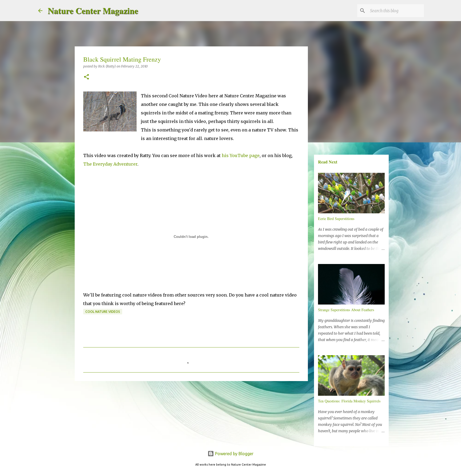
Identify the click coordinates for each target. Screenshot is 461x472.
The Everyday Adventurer (110, 164)
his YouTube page (241, 155)
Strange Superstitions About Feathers (346, 309)
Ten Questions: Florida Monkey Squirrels (349, 400)
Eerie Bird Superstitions (336, 218)
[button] (86, 77)
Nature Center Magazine (93, 10)
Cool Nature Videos (102, 311)
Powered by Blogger (233, 453)
